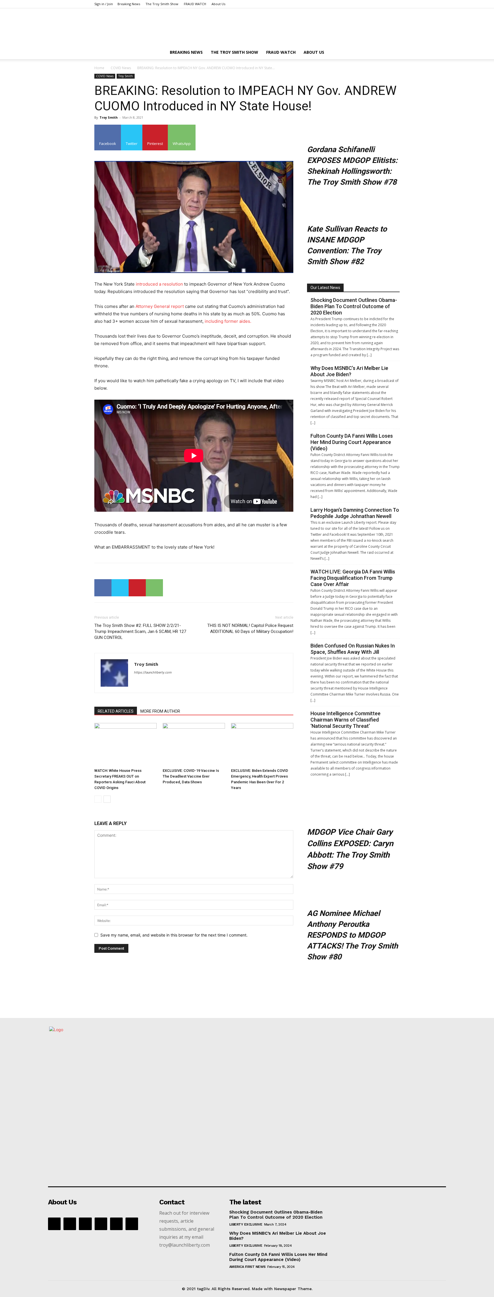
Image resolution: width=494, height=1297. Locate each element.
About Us (218, 4)
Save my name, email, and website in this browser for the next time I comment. (174, 935)
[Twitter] (120, 587)
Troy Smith (125, 76)
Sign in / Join (103, 4)
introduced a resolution (159, 284)
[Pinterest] (137, 587)
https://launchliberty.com (153, 672)
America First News (247, 1267)
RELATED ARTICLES (116, 711)
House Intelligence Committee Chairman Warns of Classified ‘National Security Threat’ (345, 719)
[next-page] (107, 799)
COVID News (121, 67)
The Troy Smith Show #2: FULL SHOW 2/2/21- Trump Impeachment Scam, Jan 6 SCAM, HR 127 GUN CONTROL (140, 631)
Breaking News (128, 4)
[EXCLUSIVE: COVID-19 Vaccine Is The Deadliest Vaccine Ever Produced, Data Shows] (194, 744)
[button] (393, 52)
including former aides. (228, 321)
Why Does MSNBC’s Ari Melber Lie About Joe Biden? (349, 371)
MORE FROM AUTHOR (160, 711)
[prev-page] (97, 799)
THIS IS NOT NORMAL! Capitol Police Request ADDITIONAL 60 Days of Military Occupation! (250, 628)
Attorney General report (159, 306)
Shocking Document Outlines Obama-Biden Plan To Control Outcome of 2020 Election (353, 306)
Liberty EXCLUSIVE (245, 1224)
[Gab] (69, 1224)
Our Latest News (325, 287)
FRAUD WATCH (195, 4)
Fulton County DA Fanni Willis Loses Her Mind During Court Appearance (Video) (351, 442)
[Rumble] (101, 1224)
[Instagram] (85, 1224)
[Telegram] (116, 1224)
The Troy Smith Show (162, 4)
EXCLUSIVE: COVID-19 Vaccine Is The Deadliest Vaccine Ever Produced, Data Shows (191, 776)
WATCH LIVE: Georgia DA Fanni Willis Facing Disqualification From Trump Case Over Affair (352, 578)
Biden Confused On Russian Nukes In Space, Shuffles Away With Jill (352, 649)
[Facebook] (102, 587)
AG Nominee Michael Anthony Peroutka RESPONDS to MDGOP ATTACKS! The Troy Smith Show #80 (352, 935)
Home (99, 67)
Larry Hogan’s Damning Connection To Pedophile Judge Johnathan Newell (354, 513)
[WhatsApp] (154, 587)
